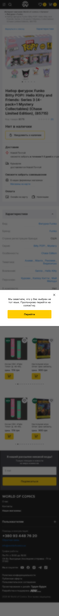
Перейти (29, 314)
